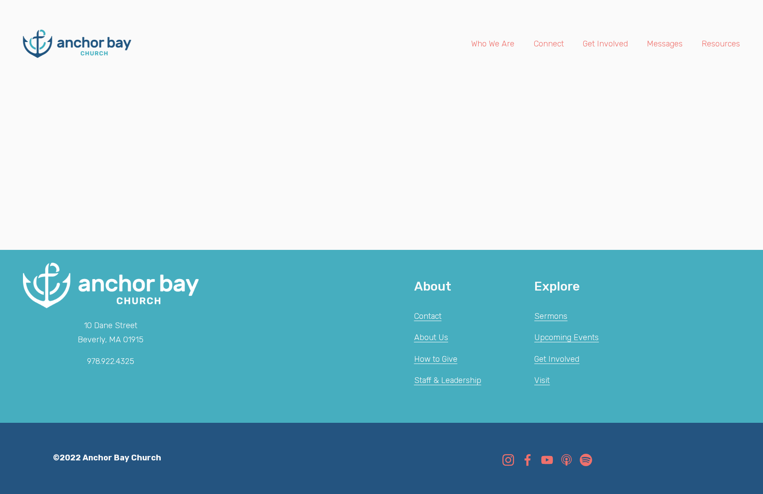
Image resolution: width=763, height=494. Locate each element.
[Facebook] (527, 460)
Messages (665, 44)
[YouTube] (547, 460)
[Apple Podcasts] (566, 460)
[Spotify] (586, 460)
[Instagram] (508, 460)
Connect (549, 44)
